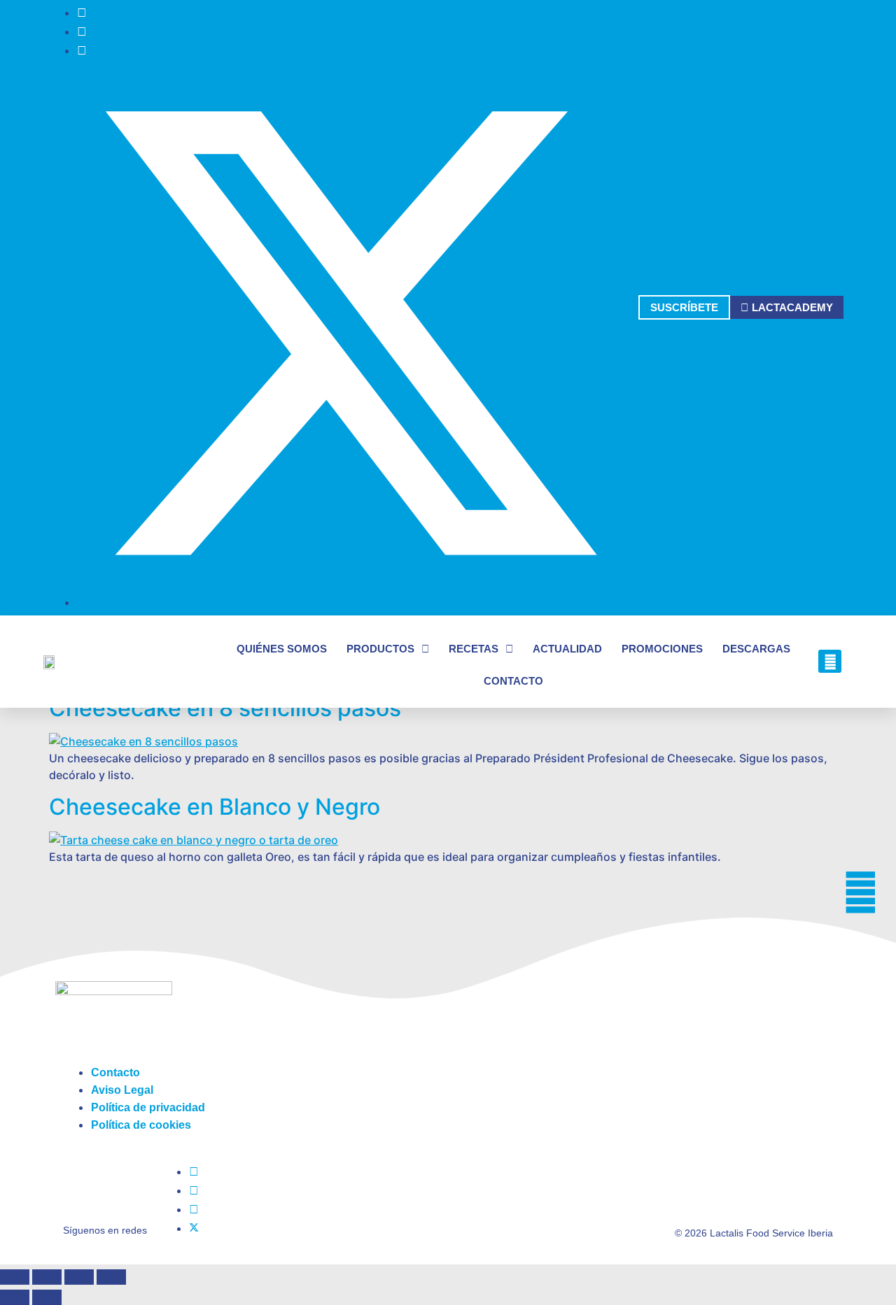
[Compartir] (79, 1277)
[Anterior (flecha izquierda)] (14, 1297)
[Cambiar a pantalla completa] (47, 1277)
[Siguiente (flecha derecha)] (47, 1297)
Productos (380, 649)
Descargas (756, 649)
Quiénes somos (282, 649)
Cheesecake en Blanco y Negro (214, 806)
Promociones (662, 649)
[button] (829, 661)
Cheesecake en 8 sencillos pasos (225, 708)
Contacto (513, 681)
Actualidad (567, 649)
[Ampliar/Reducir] (14, 1277)
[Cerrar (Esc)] (111, 1277)
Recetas (473, 649)
